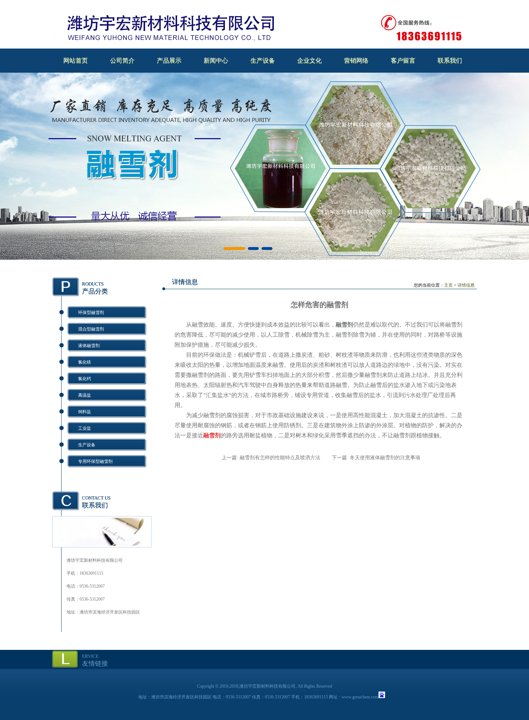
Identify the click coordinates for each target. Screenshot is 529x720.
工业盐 (84, 428)
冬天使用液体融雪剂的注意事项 (385, 457)
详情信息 (466, 285)
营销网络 (356, 60)
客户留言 (403, 60)
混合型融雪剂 (91, 329)
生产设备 (262, 60)
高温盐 (84, 395)
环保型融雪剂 (91, 312)
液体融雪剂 (89, 345)
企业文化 (309, 60)
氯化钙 (84, 378)
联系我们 (450, 60)
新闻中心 (216, 60)
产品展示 (169, 60)
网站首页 (75, 60)
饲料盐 (84, 411)
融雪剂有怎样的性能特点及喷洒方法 (280, 457)
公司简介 (122, 60)
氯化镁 (84, 362)
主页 (448, 285)
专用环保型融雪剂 (95, 461)
